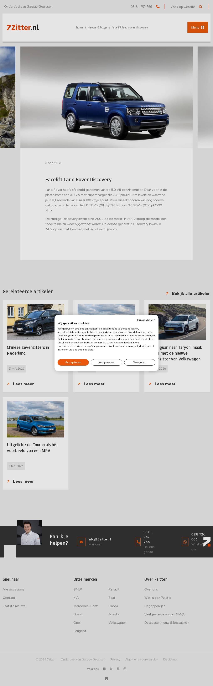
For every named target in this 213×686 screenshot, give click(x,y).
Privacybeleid (146, 320)
